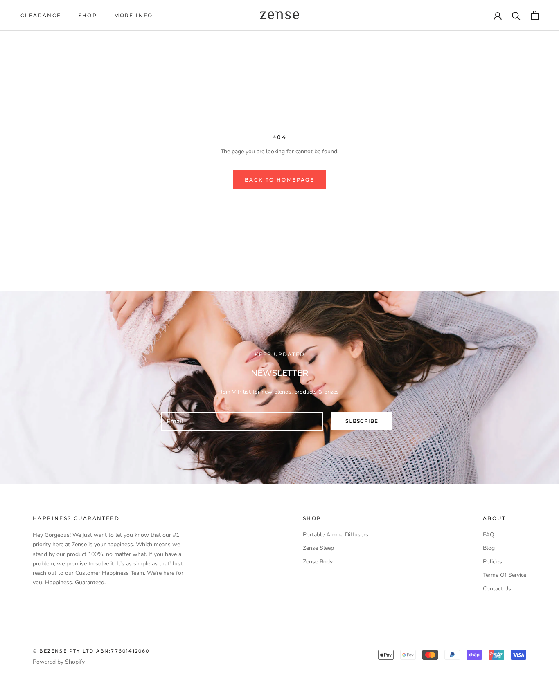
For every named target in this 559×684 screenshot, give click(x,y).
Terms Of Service (504, 575)
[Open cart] (535, 15)
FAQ (488, 534)
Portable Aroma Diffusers (335, 534)
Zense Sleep (318, 548)
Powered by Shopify (59, 662)
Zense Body (318, 561)
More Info (133, 15)
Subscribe (361, 421)
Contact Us (497, 588)
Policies (492, 561)
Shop (88, 15)
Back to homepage (279, 180)
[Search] (516, 15)
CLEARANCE (40, 15)
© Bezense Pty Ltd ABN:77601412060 (91, 651)
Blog (489, 548)
